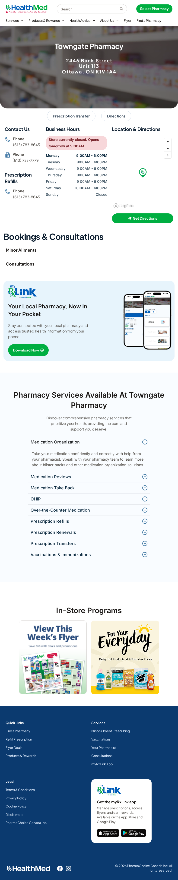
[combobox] (88, 8)
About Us (107, 20)
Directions (116, 116)
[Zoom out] (167, 148)
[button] (142, 172)
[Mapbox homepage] (123, 206)
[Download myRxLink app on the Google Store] (133, 833)
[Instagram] (68, 868)
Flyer (127, 20)
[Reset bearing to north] (167, 155)
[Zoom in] (167, 141)
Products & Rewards (44, 20)
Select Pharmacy (154, 8)
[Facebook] (60, 868)
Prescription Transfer (71, 116)
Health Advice (80, 20)
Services (12, 20)
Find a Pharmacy (149, 20)
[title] (108, 833)
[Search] (123, 8)
